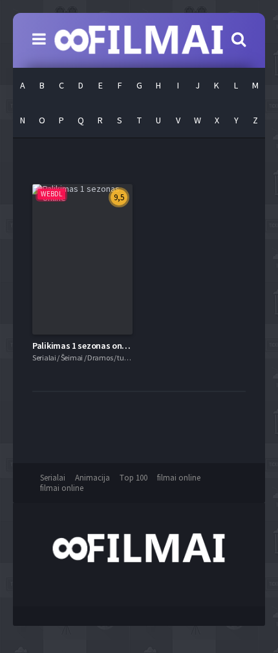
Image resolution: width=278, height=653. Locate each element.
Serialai (52, 477)
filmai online (178, 477)
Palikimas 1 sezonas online (84, 345)
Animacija (92, 477)
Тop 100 (133, 477)
